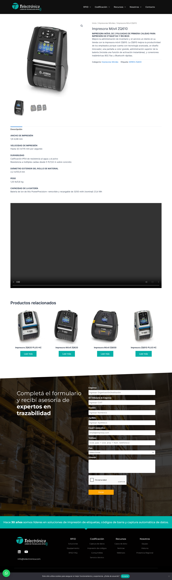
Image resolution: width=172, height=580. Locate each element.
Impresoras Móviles (106, 23)
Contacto (150, 7)
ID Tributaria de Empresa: (100, 398)
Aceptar (125, 576)
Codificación (101, 7)
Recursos (118, 7)
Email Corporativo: (97, 428)
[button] (89, 7)
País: (91, 448)
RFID (85, 7)
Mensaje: (92, 457)
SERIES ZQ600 (135, 62)
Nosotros (134, 7)
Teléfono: (92, 438)
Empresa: (93, 388)
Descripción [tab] (16, 129)
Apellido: (92, 418)
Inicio (94, 23)
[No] (169, 576)
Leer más (28, 354)
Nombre (92, 408)
